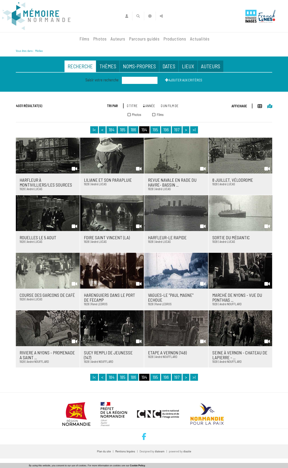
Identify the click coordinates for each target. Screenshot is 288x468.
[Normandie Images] (251, 16)
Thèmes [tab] (108, 66)
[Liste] (257, 105)
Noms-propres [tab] (139, 66)
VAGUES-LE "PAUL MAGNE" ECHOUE (171, 297)
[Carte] (267, 105)
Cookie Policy (137, 465)
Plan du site (104, 451)
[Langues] (150, 16)
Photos (99, 38)
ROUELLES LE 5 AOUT (38, 237)
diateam (159, 451)
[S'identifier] (126, 16)
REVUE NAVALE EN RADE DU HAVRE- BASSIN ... (172, 182)
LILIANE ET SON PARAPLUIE (108, 180)
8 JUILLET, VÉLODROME (232, 180)
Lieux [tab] (188, 66)
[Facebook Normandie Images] (144, 436)
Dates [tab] (169, 66)
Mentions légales (125, 451)
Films (84, 38)
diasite (187, 451)
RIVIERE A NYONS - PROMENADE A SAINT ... (47, 355)
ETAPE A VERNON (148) (167, 352)
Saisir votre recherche (101, 80)
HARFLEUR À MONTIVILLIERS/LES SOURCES (46, 182)
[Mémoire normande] (36, 16)
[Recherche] (138, 16)
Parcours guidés (144, 38)
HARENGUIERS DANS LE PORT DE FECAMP (109, 297)
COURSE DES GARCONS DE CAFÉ (47, 295)
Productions (174, 38)
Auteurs (117, 38)
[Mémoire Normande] (32, 39)
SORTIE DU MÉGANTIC (231, 237)
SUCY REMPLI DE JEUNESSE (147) (108, 355)
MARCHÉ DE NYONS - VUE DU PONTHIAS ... (237, 297)
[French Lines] (266, 16)
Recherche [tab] (80, 66)
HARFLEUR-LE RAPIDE (167, 237)
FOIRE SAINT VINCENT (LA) (107, 237)
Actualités (200, 38)
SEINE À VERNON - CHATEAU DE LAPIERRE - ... (239, 355)
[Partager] (161, 16)
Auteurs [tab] (210, 66)
